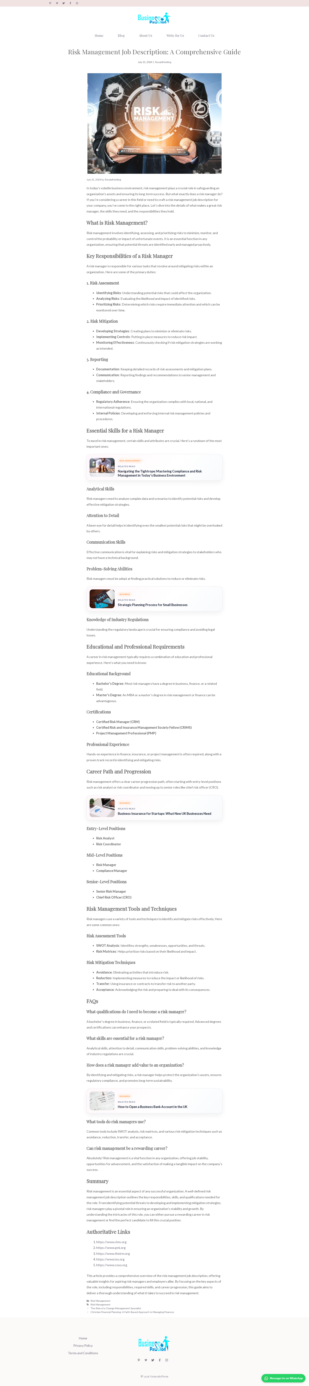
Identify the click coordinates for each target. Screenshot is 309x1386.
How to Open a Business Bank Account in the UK (152, 1107)
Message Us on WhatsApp (286, 1378)
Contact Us (206, 35)
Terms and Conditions (83, 1353)
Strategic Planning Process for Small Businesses (153, 605)
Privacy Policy (83, 1345)
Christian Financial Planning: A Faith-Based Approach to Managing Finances (132, 1312)
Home (99, 35)
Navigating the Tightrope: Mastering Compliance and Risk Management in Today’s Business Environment (160, 473)
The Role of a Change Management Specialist (115, 1308)
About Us (145, 35)
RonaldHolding (163, 62)
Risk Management (100, 1300)
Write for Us (175, 35)
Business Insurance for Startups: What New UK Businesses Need (164, 813)
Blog (121, 35)
